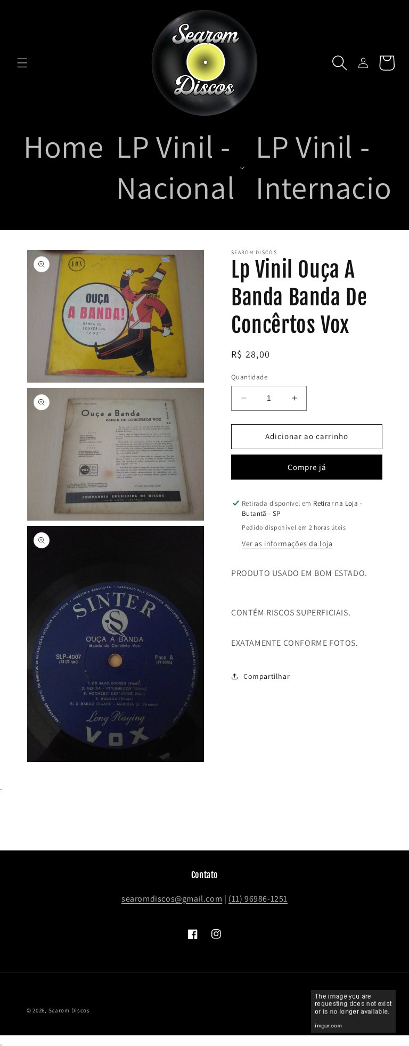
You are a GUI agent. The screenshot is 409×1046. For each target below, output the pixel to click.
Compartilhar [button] (266, 676)
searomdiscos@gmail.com (171, 898)
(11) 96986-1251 (258, 898)
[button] (22, 63)
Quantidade (249, 377)
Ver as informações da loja (287, 543)
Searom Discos (69, 1010)
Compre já (307, 467)
